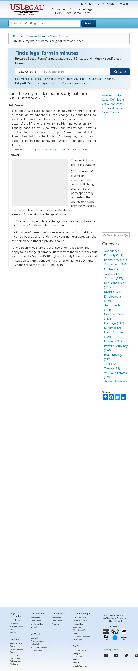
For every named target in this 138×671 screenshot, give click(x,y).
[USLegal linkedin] (116, 655)
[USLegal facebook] (106, 655)
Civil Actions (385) (115, 264)
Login (125, 3)
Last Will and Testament (28, 78)
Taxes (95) (111, 364)
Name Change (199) (113, 334)
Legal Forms (15, 655)
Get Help (76, 633)
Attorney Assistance (39, 647)
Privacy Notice (79, 624)
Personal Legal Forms (16, 644)
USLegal (17, 36)
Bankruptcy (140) (115, 260)
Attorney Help (111, 95)
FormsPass (77, 657)
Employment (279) (112, 298)
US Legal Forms (112, 108)
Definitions (14, 623)
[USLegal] (26, 5)
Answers (55, 624)
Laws (12, 629)
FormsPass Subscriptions (15, 659)
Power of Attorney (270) (116, 348)
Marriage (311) (114, 323)
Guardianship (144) (113, 307)
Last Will (34, 638)
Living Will (20, 83)
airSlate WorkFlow (80, 666)
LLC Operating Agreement (101, 78)
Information (35, 618)
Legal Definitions (113, 99)
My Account (77, 639)
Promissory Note (75, 78)
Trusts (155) (112, 368)
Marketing (14, 664)
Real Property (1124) (113, 357)
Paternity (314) (114, 341)
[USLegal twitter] (126, 655)
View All (13, 632)
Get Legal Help (37, 624)
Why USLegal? (79, 630)
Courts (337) (112, 273)
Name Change (59, 36)
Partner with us (37, 650)
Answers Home (36, 36)
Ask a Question (16, 626)
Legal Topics (110, 112)
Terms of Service (80, 621)
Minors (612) (112, 328)
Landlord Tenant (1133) (115, 316)
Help (111, 3)
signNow (76, 663)
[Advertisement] (40, 182)
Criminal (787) (113, 278)
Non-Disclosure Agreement (72, 83)
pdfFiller (76, 660)
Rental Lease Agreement (41, 83)
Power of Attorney (54, 78)
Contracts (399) (114, 269)
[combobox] (28, 71)
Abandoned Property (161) (113, 253)
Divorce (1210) (113, 292)
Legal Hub (77, 627)
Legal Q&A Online (113, 104)
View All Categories (118, 381)
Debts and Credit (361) (115, 285)
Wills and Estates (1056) (115, 375)
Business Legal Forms (16, 650)
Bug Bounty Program (81, 636)
